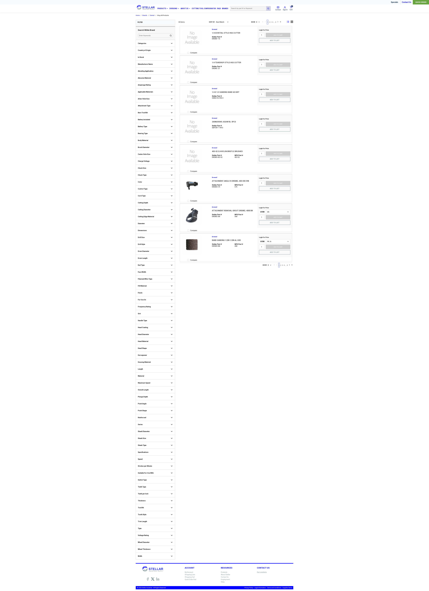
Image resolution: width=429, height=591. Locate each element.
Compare (193, 53)
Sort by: (212, 22)
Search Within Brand (146, 30)
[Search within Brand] (171, 35)
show (253, 22)
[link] (263, 21)
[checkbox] (188, 53)
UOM (262, 212)
